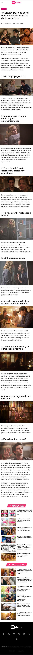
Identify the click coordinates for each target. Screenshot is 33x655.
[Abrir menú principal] (2, 2)
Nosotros (20, 651)
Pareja (4, 9)
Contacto (12, 651)
